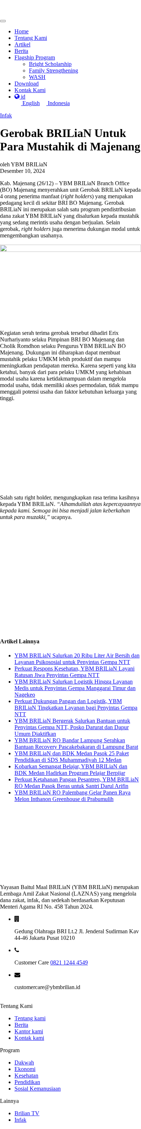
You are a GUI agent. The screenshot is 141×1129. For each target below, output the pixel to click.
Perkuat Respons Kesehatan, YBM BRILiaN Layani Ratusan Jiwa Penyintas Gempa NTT (74, 671)
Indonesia (58, 103)
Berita (21, 1025)
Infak (6, 115)
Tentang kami (30, 1018)
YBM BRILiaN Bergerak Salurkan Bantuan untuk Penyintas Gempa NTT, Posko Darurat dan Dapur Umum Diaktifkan (72, 727)
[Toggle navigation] (3, 21)
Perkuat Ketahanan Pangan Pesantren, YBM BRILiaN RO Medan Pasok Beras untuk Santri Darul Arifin (76, 782)
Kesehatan (26, 1075)
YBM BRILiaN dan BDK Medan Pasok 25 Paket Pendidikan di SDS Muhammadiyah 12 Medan (71, 756)
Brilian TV (26, 1113)
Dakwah (24, 1062)
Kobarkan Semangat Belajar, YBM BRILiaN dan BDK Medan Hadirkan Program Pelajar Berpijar (70, 769)
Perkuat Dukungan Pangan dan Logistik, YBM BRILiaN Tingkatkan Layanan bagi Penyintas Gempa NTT (75, 707)
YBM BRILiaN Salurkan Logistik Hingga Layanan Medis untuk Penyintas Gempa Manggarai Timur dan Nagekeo (75, 688)
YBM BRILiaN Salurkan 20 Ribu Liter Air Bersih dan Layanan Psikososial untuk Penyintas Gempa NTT (77, 658)
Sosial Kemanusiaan (37, 1089)
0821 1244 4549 (69, 962)
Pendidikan (27, 1082)
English (30, 103)
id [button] (22, 97)
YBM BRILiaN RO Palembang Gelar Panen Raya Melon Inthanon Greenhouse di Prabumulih (72, 795)
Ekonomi (24, 1069)
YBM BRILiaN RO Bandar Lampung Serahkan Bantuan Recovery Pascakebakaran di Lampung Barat (76, 743)
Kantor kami (28, 1031)
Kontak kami (29, 1038)
